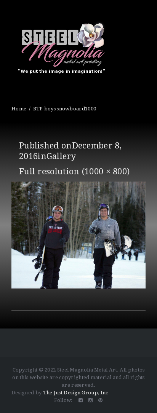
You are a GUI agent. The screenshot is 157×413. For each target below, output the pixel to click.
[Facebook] (80, 400)
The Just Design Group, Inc (75, 392)
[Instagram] (90, 400)
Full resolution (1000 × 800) (74, 171)
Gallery (61, 156)
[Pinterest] (100, 400)
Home (18, 109)
